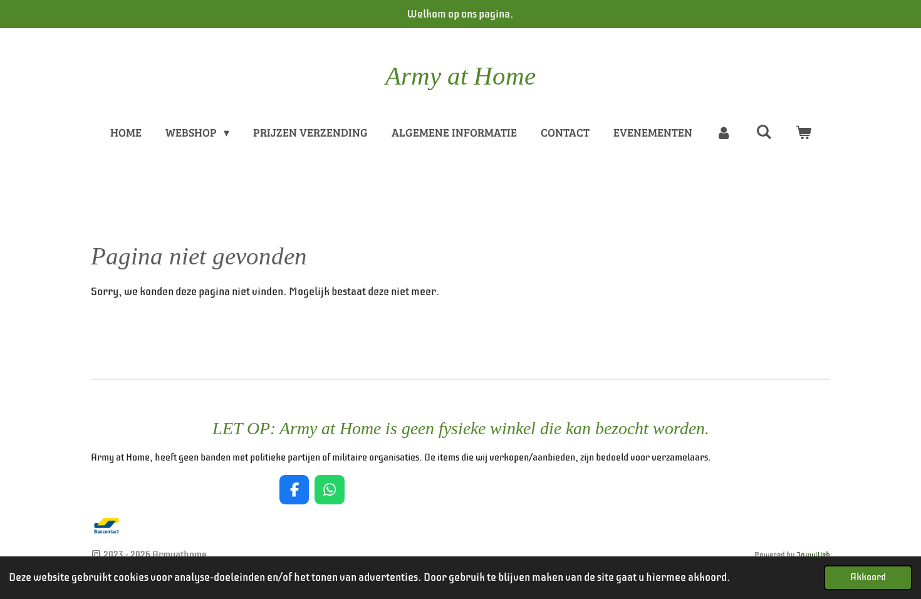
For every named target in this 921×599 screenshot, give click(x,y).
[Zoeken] (763, 131)
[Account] (724, 132)
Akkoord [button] (868, 577)
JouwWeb (813, 555)
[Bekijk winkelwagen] (803, 132)
